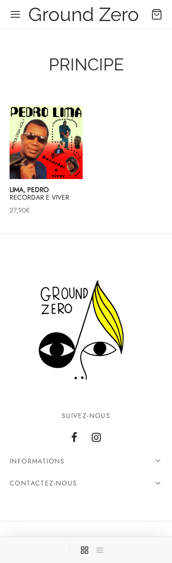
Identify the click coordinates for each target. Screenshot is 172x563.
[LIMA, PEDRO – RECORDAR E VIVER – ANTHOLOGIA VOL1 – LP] (46, 142)
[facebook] (74, 438)
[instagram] (96, 438)
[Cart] (156, 14)
